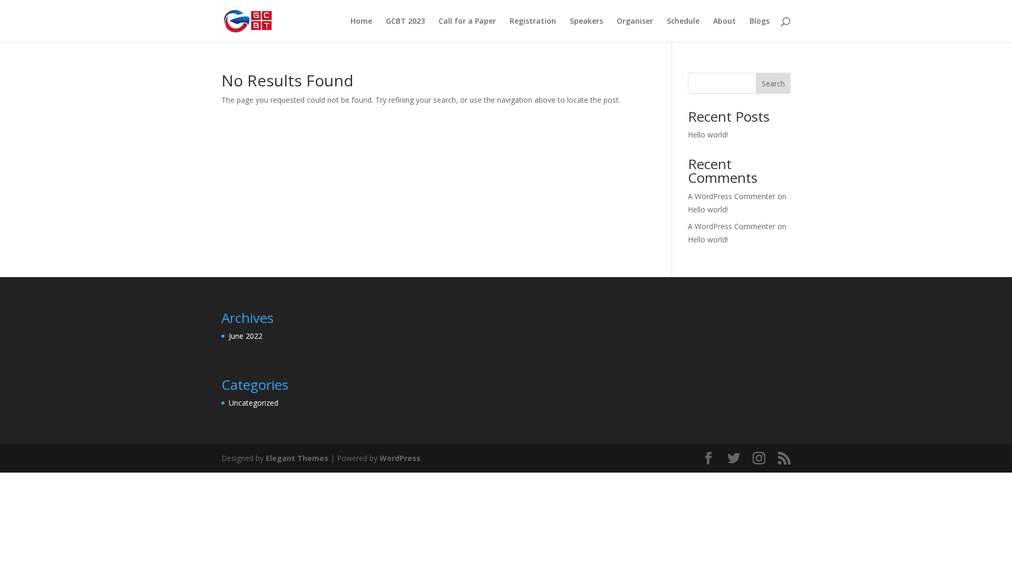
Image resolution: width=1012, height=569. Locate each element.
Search (773, 84)
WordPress (400, 458)
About (724, 21)
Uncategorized (253, 403)
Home (361, 21)
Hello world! (708, 135)
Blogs (760, 21)
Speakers (586, 21)
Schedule (683, 21)
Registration (533, 21)
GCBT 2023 (405, 21)
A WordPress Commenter (731, 226)
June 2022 (245, 336)
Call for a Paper (467, 21)
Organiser (635, 21)
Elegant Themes (297, 458)
